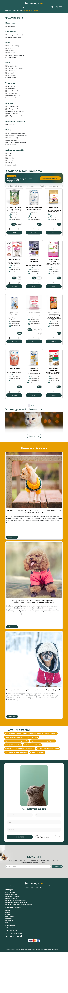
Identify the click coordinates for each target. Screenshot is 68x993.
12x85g (19, 278)
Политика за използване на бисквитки (18, 904)
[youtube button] (18, 936)
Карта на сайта (13, 908)
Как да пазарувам (11, 894)
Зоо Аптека (9, 916)
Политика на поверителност (15, 900)
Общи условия (10, 892)
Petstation (8, 10)
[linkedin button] (10, 936)
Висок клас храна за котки (48, 748)
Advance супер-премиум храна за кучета (21, 737)
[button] (23, 7)
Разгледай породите (49, 178)
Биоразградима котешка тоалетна (19, 748)
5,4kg (59, 333)
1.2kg (34, 329)
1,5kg (59, 278)
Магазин (8, 914)
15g (39, 387)
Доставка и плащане (12, 896)
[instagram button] (14, 936)
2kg (59, 224)
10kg (39, 333)
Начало (7, 910)
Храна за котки (17, 10)
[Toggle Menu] (60, 7)
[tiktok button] (21, 936)
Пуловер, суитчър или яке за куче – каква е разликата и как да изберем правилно (34, 511)
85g (39, 224)
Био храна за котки (13, 745)
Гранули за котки (37, 752)
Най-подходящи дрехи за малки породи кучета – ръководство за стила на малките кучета (34, 601)
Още (34, 756)
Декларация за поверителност (16, 902)
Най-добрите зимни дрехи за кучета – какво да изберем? (33, 690)
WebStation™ (56, 949)
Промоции (8, 918)
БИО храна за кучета (32, 745)
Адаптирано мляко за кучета (43, 741)
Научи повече (34, 436)
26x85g (39, 278)
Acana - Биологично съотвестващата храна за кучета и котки (31, 733)
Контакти (9, 920)
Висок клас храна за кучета (16, 752)
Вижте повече (12, 537)
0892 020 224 (13, 930)
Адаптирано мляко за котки (16, 741)
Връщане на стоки (11, 898)
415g (13, 224)
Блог (6, 922)
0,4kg (30, 329)
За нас (7, 912)
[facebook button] (7, 936)
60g (19, 333)
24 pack (19, 224)
